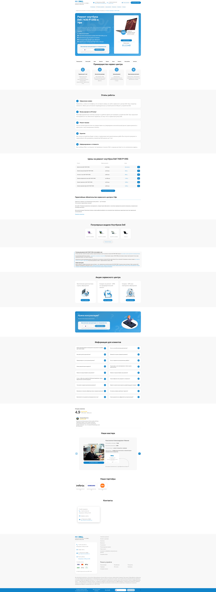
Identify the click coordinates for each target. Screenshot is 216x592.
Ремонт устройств (100, 6)
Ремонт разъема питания (99, 266)
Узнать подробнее (85, 300)
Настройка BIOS (83, 266)
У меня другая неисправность (108, 190)
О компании (93, 6)
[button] (139, 454)
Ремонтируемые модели (105, 547)
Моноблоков (116, 564)
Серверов (102, 566)
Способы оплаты (104, 554)
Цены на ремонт (126, 40)
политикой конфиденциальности (102, 328)
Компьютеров (103, 564)
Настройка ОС (133, 265)
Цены (95, 61)
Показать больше (108, 241)
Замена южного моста (120, 265)
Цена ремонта (108, 6)
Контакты (119, 6)
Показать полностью (79, 214)
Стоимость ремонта (104, 536)
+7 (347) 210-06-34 (112, 2)
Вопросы (119, 61)
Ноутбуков (130, 566)
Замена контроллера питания (109, 265)
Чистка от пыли (127, 265)
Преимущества (79, 61)
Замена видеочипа (90, 266)
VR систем (116, 566)
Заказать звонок (136, 2)
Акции (113, 61)
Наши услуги (103, 549)
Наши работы (127, 61)
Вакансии (114, 6)
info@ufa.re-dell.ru (85, 516)
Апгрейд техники (104, 568)
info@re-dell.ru (81, 549)
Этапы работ (87, 61)
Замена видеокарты (108, 266)
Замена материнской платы (98, 265)
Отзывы (123, 6)
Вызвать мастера (94, 462)
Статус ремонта (126, 2)
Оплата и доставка (104, 538)
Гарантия (101, 61)
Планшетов (130, 564)
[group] (80, 487)
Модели (107, 61)
